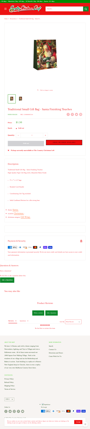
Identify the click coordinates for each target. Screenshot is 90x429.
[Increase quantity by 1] (45, 135)
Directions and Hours (56, 353)
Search (51, 346)
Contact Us (52, 349)
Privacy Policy (9, 379)
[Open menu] (5, 9)
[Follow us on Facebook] (5, 411)
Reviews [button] (11, 321)
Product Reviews (45, 303)
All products (13, 19)
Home (6, 19)
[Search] (86, 9)
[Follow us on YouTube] (22, 411)
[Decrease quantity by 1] (18, 135)
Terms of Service (9, 389)
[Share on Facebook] (68, 114)
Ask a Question (7, 280)
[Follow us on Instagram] (14, 411)
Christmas (19, 213)
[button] (64, 142)
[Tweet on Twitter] (76, 114)
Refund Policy (9, 382)
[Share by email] (80, 114)
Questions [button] (23, 321)
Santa (15, 209)
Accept (78, 422)
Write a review (38, 313)
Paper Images (12, 114)
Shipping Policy (9, 385)
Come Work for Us (55, 356)
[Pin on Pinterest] (72, 114)
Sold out (26, 143)
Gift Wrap (25, 217)
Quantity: (11, 135)
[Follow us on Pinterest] (18, 411)
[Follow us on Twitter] (10, 411)
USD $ (7, 399)
